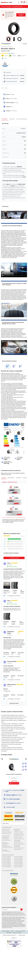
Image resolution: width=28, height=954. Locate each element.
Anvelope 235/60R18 (6, 863)
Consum (5, 55)
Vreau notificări (6, 931)
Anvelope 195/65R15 (6, 859)
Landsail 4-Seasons (6, 840)
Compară (25, 43)
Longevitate (18, 477)
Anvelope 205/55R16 (6, 856)
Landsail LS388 (5, 838)
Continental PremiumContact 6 (6, 846)
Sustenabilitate (10, 477)
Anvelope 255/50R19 (18, 862)
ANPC (12, 931)
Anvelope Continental (7, 832)
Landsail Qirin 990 (6, 835)
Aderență (13, 55)
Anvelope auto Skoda (19, 834)
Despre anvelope (18, 849)
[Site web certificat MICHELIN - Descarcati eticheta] (14, 874)
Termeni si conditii (17, 932)
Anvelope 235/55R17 (18, 859)
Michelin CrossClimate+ (19, 838)
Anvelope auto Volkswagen (17, 830)
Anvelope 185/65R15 (6, 860)
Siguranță (4, 477)
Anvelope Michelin (6, 829)
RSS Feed (9, 932)
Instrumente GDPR (20, 931)
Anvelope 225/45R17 (6, 858)
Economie (24, 477)
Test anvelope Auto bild (19, 844)
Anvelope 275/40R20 (18, 863)
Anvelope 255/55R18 (6, 862)
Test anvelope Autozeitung (17, 846)
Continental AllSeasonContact (6, 851)
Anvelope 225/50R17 (18, 858)
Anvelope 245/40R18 (6, 866)
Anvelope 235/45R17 (18, 856)
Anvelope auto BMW (18, 833)
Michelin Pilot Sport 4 (18, 835)
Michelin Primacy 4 (18, 837)
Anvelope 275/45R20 (18, 865)
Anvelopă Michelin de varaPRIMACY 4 (14, 774)
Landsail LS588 (5, 837)
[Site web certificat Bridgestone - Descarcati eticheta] (14, 898)
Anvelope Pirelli (5, 830)
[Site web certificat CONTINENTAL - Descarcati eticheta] (14, 890)
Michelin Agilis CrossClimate (17, 841)
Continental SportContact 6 (5, 843)
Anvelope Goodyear (6, 833)
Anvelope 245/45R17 (18, 860)
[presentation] (2, 759)
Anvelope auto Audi (18, 831)
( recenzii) (11, 53)
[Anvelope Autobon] (6, 2)
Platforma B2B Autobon (19, 847)
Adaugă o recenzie (15, 557)
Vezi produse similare (21, 15)
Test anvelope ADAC (18, 842)
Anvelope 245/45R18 (6, 865)
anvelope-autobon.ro (11, 935)
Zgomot (21, 55)
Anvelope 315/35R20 (18, 866)
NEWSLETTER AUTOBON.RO (9, 907)
